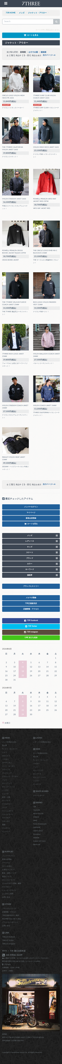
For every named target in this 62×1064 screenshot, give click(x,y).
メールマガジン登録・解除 (11, 883)
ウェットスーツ (7, 814)
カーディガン (7, 762)
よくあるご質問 (7, 894)
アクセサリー (7, 804)
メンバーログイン (8, 856)
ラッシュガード (7, 811)
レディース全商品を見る (42, 742)
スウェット (6, 769)
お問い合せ (6, 897)
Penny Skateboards (40, 824)
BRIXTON (36, 844)
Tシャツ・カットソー (9, 749)
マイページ (6, 863)
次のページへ (49, 55)
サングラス (6, 800)
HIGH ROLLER (38, 813)
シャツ (4, 752)
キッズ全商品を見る (40, 753)
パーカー (5, 759)
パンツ (4, 780)
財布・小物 (6, 797)
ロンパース (37, 774)
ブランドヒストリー (9, 908)
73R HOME (10, 13)
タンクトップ (7, 773)
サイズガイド (7, 887)
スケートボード (38, 795)
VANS (35, 820)
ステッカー (6, 821)
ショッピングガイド (9, 890)
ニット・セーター (8, 766)
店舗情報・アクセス (9, 912)
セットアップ (7, 783)
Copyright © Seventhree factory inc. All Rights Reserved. (22, 1052)
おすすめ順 (33, 52)
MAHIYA (36, 838)
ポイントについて (8, 880)
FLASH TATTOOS (39, 841)
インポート (6, 828)
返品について (7, 876)
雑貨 (3, 824)
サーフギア (6, 818)
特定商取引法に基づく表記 (11, 919)
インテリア (6, 831)
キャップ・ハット (8, 787)
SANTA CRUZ (38, 831)
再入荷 (4, 745)
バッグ (4, 807)
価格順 (43, 52)
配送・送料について (9, 873)
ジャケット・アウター (37, 13)
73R (34, 807)
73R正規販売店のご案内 (10, 915)
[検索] (56, 21)
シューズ (5, 793)
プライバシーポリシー (10, 922)
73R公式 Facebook (8, 937)
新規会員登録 (7, 859)
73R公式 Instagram (8, 944)
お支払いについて (8, 869)
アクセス (7, 964)
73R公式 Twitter (8, 940)
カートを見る (7, 866)
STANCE (36, 817)
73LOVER (36, 810)
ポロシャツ (6, 756)
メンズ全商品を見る (9, 742)
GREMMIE (36, 827)
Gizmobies (37, 834)
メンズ (22, 13)
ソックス (5, 790)
